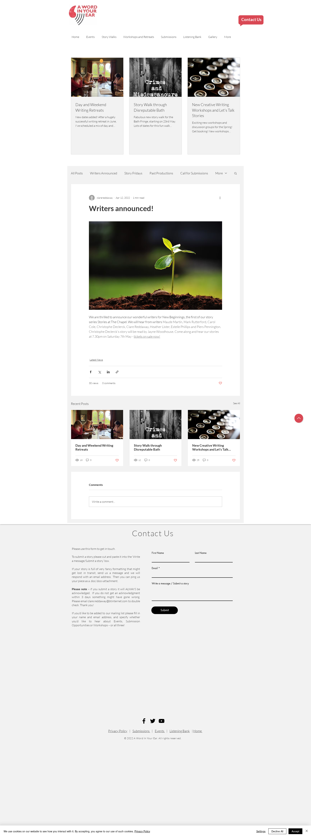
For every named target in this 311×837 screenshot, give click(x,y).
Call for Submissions (194, 173)
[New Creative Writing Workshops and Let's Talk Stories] (214, 424)
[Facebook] (143, 720)
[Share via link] (117, 372)
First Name (158, 553)
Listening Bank (180, 731)
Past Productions (161, 173)
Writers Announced (103, 173)
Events (160, 731)
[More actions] (220, 198)
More (219, 173)
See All (236, 403)
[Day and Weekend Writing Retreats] (97, 424)
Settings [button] (260, 831)
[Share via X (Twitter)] (99, 372)
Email (155, 568)
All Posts (77, 173)
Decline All (277, 831)
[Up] (298, 418)
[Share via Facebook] (90, 372)
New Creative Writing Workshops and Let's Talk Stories (210, 447)
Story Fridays (133, 173)
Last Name (200, 553)
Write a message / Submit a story (170, 583)
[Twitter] (152, 720)
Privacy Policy (117, 731)
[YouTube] (161, 720)
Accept (295, 831)
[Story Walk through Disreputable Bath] (156, 424)
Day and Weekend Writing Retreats (94, 447)
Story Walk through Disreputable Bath (148, 447)
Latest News (96, 359)
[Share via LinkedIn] (108, 372)
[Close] (307, 831)
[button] (235, 173)
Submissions (141, 731)
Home (197, 731)
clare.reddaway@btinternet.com (107, 601)
